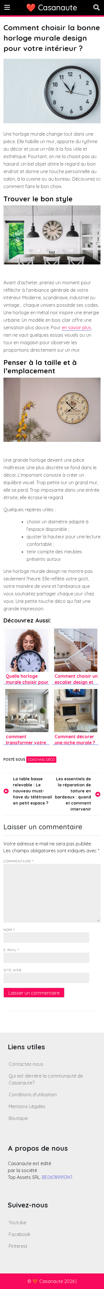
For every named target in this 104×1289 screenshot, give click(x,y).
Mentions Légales (27, 1106)
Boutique (18, 1118)
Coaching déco (41, 759)
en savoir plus (76, 327)
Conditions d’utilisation (33, 1094)
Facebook (19, 1234)
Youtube (17, 1222)
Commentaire (18, 861)
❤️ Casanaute (51, 7)
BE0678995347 (57, 1177)
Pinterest (18, 1246)
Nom (9, 930)
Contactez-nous (26, 1064)
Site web (12, 970)
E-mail (11, 950)
